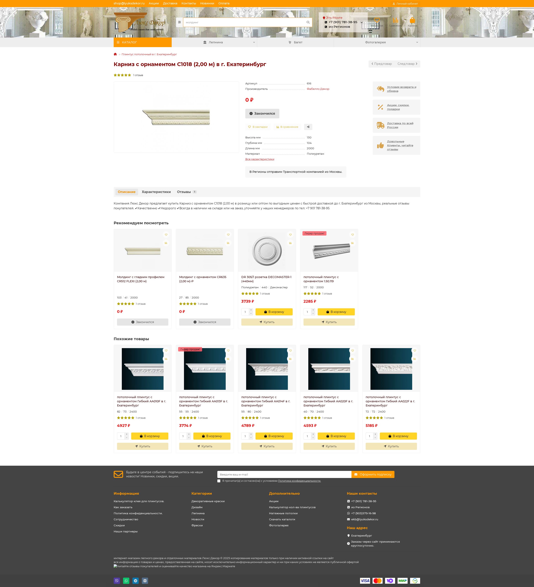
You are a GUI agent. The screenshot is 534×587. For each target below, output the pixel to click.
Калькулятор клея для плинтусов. (139, 501)
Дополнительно (284, 493)
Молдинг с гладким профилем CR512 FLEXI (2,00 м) (140, 279)
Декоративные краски (208, 501)
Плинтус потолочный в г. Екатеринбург (149, 54)
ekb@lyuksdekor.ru (364, 519)
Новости (197, 519)
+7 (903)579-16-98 (363, 513)
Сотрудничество (126, 519)
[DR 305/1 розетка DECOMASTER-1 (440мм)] (267, 251)
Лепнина (216, 42)
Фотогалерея (375, 42)
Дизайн (197, 507)
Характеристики (156, 192)
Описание (127, 192)
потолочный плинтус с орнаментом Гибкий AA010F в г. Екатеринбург (141, 401)
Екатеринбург (361, 535)
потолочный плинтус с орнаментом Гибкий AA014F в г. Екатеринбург (265, 401)
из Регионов (360, 507)
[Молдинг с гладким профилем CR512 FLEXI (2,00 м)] (142, 251)
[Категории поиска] (179, 22)
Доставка (170, 3)
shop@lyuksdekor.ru (129, 3)
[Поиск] (308, 22)
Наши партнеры (126, 531)
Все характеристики (259, 159)
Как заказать (123, 507)
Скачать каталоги (282, 519)
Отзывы (186, 192)
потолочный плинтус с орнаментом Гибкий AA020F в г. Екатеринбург (328, 401)
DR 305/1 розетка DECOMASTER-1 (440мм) (266, 279)
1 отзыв (137, 75)
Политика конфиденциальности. (138, 513)
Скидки (119, 525)
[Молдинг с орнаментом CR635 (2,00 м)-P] (204, 251)
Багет (298, 42)
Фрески (197, 525)
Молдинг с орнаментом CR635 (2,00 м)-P (202, 279)
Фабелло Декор (318, 88)
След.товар (407, 64)
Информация (126, 493)
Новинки (207, 3)
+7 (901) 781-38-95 (363, 501)
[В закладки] (166, 234)
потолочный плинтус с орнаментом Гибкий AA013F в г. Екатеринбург (203, 401)
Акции (154, 3)
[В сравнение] (166, 243)
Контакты (188, 3)
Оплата (223, 3)
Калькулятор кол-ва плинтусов (292, 507)
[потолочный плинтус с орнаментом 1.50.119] (329, 251)
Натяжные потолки (283, 513)
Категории (201, 493)
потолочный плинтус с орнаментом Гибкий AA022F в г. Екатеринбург (390, 401)
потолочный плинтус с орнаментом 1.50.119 (321, 279)
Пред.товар (382, 64)
